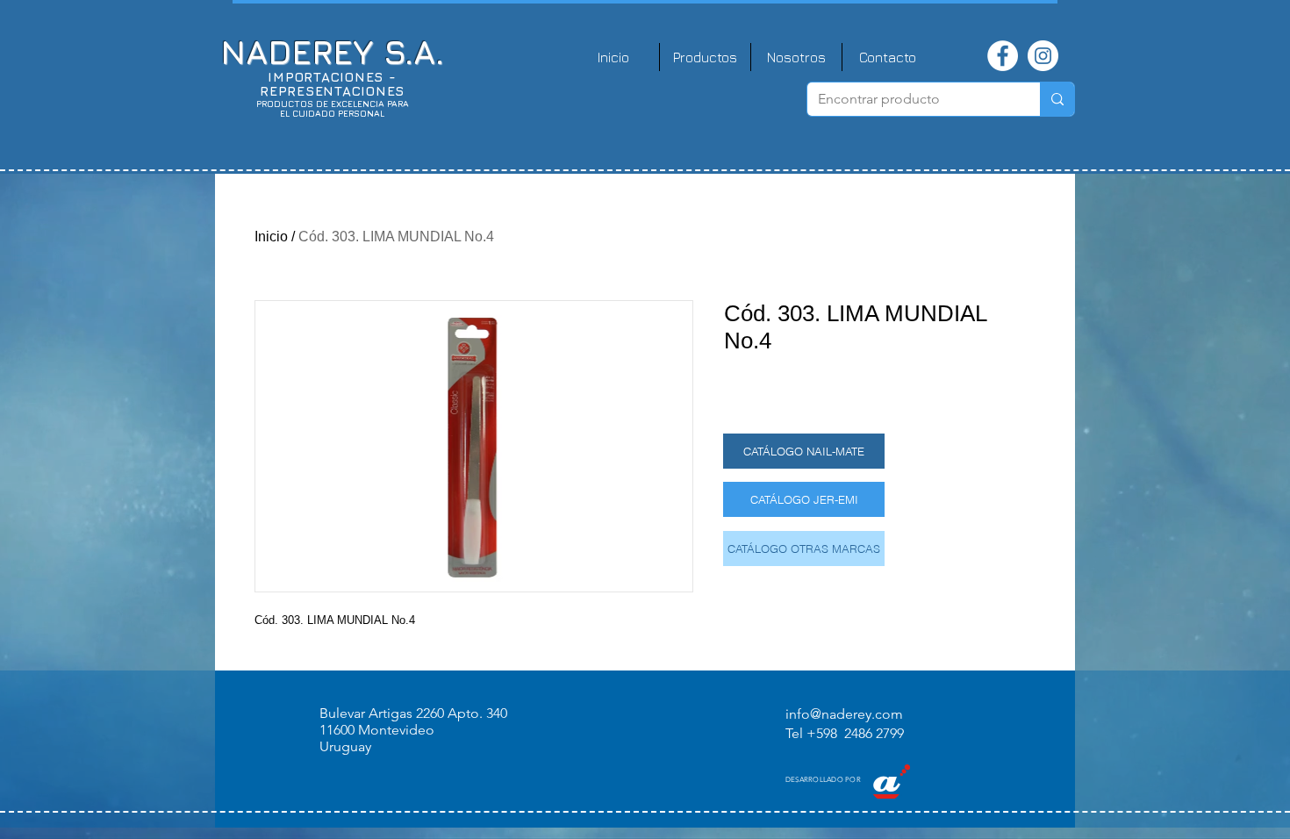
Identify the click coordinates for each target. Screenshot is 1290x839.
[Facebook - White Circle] (1002, 55)
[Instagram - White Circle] (1043, 55)
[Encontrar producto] (1057, 99)
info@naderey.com (844, 714)
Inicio (271, 236)
